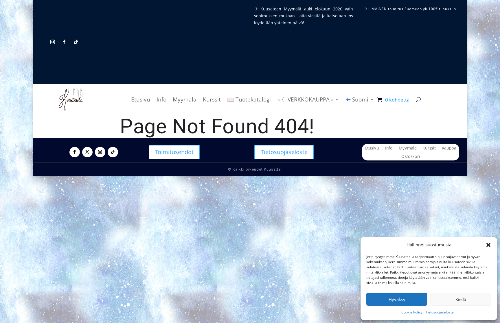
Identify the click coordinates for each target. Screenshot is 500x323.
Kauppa (449, 148)
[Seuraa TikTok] (75, 42)
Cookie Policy (411, 312)
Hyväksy (397, 299)
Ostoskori (410, 156)
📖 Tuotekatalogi (249, 99)
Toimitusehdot (174, 152)
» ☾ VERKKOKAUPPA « (305, 99)
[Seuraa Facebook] (64, 42)
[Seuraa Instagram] (52, 42)
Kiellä (460, 299)
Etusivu (140, 99)
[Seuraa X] (87, 152)
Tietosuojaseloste (439, 312)
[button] (488, 245)
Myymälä (184, 99)
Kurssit (212, 99)
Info (161, 99)
